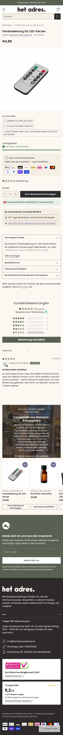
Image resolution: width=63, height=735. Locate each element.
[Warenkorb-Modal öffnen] (58, 9)
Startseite (6, 25)
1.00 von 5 (39, 308)
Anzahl (5, 188)
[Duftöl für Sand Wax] (44, 474)
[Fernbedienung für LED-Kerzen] (15, 474)
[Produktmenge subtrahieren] (5, 194)
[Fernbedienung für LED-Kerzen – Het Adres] (31, 78)
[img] (8, 358)
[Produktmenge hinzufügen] (15, 194)
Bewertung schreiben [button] (31, 339)
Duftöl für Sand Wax (41, 493)
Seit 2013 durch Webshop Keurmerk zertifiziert (32, 223)
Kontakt (24, 286)
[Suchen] (57, 16)
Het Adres (28, 713)
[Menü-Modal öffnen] (4, 9)
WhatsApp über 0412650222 (21, 646)
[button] (9, 180)
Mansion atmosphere (20, 34)
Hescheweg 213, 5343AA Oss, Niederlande (29, 651)
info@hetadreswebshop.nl (21, 641)
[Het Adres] (31, 9)
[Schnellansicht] (25, 464)
